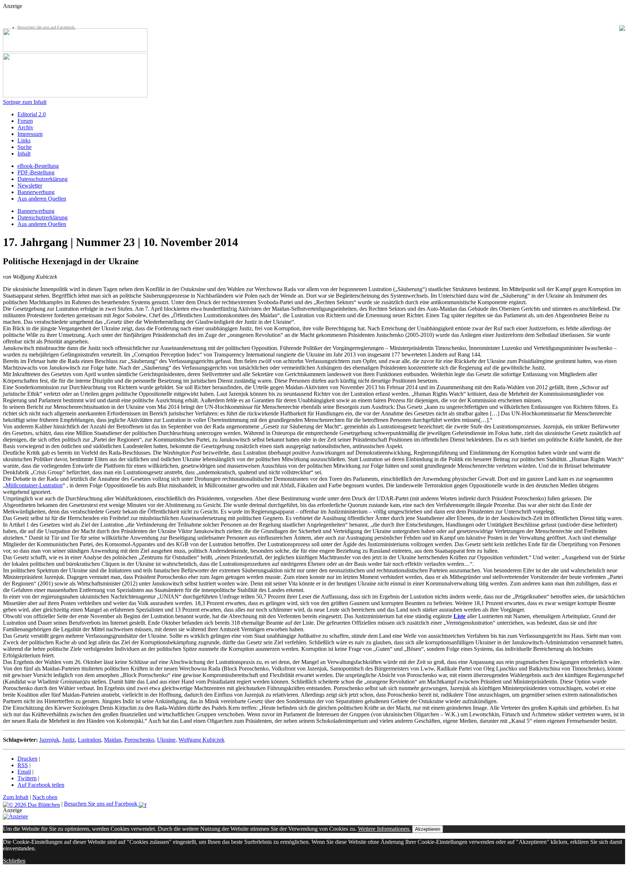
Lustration (89, 740)
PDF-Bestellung (36, 172)
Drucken (27, 759)
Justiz (68, 740)
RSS (22, 765)
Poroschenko (139, 740)
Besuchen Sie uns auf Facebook (46, 27)
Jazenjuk (49, 740)
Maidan (112, 740)
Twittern (27, 778)
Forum (25, 121)
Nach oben (44, 797)
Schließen (14, 861)
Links (24, 140)
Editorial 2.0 (31, 114)
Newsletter (29, 185)
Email (24, 772)
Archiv (25, 127)
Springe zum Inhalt (25, 102)
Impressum (30, 134)
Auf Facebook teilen (40, 785)
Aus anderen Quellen (41, 199)
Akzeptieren (427, 829)
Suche (24, 147)
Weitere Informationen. (384, 829)
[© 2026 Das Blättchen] (31, 804)
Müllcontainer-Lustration (34, 485)
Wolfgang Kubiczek (201, 740)
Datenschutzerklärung (42, 179)
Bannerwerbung (36, 192)
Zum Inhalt (15, 797)
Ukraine (166, 740)
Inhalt (24, 153)
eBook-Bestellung (38, 166)
